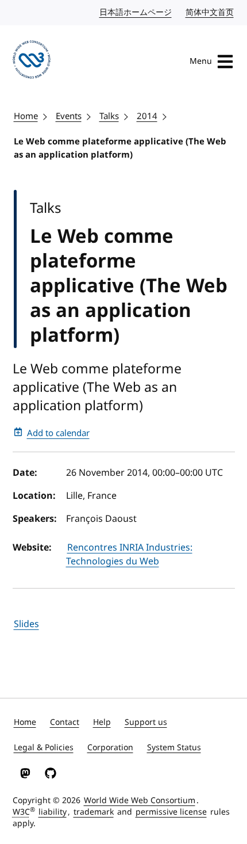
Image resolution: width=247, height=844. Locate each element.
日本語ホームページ (136, 12)
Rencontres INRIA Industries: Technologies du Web (129, 554)
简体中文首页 (210, 12)
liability (52, 812)
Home (26, 116)
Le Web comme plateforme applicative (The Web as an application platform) (120, 148)
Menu (201, 61)
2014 (147, 116)
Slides (26, 624)
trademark (94, 812)
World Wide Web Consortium (139, 801)
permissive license (171, 812)
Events (69, 116)
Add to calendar (58, 433)
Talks (109, 116)
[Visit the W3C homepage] (32, 61)
